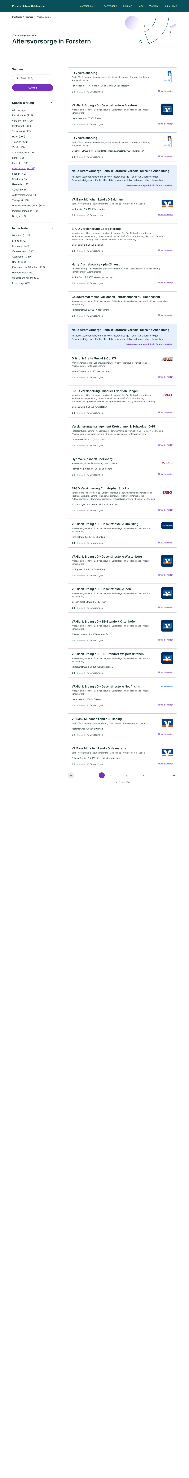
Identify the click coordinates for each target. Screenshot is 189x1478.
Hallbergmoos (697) (23, 272)
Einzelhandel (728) (22, 115)
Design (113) (19, 216)
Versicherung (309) (23, 120)
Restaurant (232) (21, 125)
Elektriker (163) (20, 163)
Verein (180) (19, 147)
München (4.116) (21, 235)
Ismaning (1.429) (21, 246)
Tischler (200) (20, 141)
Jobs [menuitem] (140, 5)
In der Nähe (20, 228)
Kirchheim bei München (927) (28, 267)
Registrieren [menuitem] (170, 5)
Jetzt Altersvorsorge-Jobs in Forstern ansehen (149, 185)
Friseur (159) (19, 173)
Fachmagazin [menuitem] (110, 5)
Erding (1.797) (19, 240)
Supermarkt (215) (22, 131)
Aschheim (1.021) (21, 256)
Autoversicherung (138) (25, 194)
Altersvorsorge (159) (23, 168)
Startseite (17, 17)
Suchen (32, 87)
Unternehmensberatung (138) (28, 205)
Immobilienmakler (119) (25, 210)
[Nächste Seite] (174, 775)
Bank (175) (18, 157)
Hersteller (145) (20, 184)
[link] (122, 81)
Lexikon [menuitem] (127, 5)
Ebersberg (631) (21, 283)
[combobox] (32, 78)
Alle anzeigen (19, 110)
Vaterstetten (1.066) (23, 251)
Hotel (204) (18, 136)
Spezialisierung (23, 103)
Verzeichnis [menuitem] (86, 5)
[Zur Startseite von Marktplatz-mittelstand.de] (28, 6)
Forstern (29, 17)
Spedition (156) (20, 179)
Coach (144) (19, 189)
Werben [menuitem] (153, 5)
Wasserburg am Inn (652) (26, 277)
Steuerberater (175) (23, 152)
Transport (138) (21, 200)
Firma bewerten (165, 91)
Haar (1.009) (19, 261)
